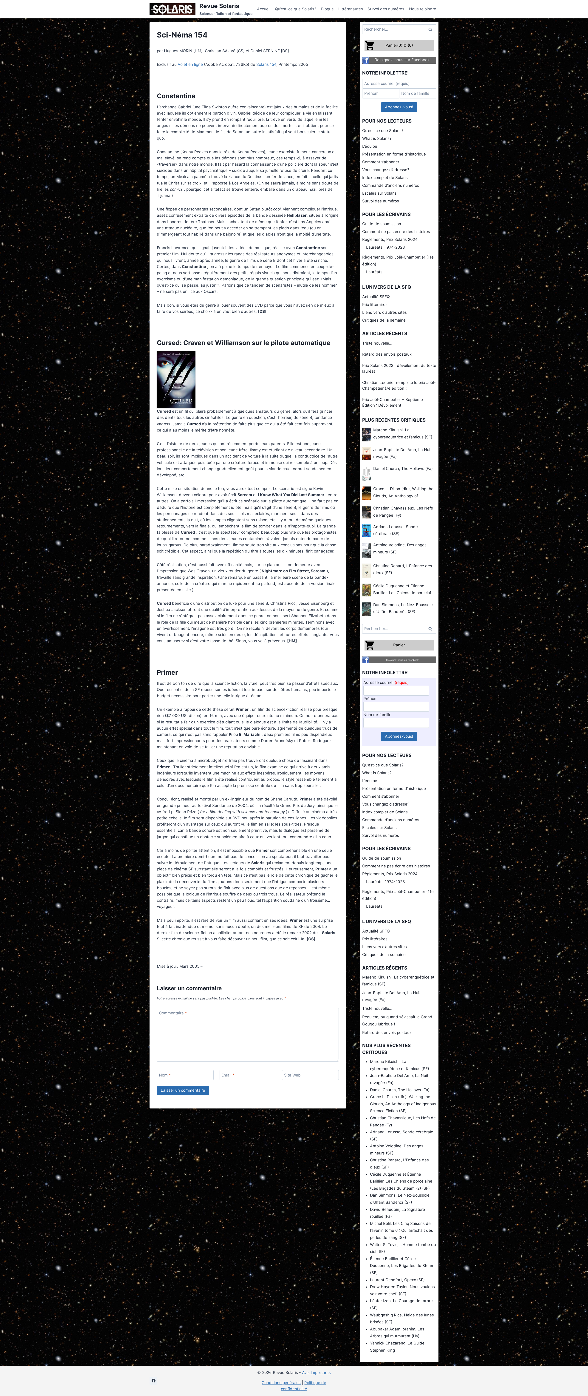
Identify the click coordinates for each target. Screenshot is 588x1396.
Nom (165, 1075)
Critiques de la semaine (384, 320)
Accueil (263, 9)
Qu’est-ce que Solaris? (295, 9)
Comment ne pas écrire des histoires (396, 231)
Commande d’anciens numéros (390, 185)
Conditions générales (281, 1382)
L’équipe (369, 146)
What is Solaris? (377, 138)
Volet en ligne (190, 64)
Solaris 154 (266, 64)
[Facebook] (153, 1381)
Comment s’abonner (380, 162)
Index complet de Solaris (385, 177)
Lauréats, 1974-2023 (385, 247)
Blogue (327, 9)
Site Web (292, 1075)
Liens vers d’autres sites (384, 312)
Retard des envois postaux (387, 354)
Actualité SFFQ (376, 296)
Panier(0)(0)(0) (399, 45)
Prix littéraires (374, 304)
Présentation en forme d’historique (394, 154)
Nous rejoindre (422, 9)
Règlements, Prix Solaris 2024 (390, 239)
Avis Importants (316, 1372)
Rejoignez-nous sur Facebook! (403, 60)
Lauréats (374, 272)
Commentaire (173, 1013)
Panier (399, 645)
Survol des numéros (386, 9)
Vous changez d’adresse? (385, 169)
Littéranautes (350, 9)
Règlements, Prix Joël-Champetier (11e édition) (398, 261)
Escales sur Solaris (379, 193)
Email (228, 1075)
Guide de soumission (381, 224)
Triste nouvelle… (377, 343)
